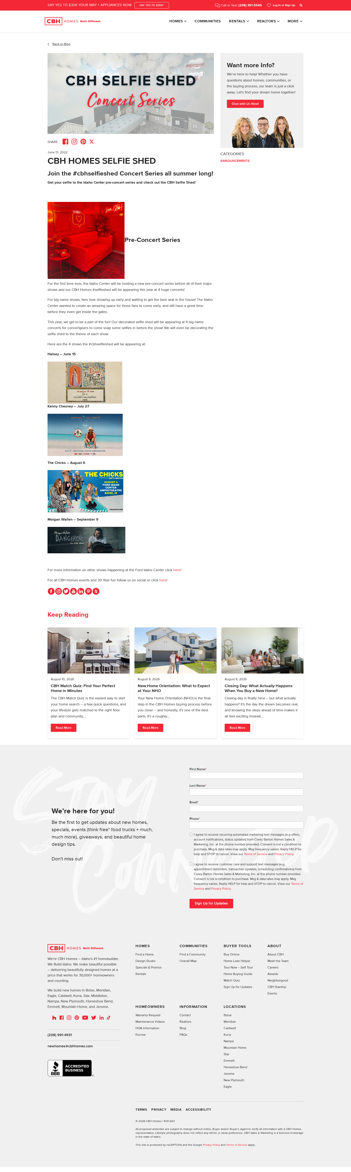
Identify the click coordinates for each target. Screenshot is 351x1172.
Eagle (228, 1087)
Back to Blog (61, 44)
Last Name (198, 786)
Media (176, 1110)
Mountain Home (235, 1048)
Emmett (229, 1061)
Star (226, 1054)
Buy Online (231, 954)
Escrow (140, 1035)
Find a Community (193, 954)
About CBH (276, 954)
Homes (176, 21)
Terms (141, 1110)
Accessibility (198, 1110)
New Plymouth (234, 1080)
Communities (208, 21)
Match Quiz (232, 980)
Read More (64, 728)
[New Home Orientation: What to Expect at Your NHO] (175, 682)
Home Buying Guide (238, 974)
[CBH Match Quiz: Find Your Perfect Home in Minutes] (89, 682)
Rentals (237, 21)
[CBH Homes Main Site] (73, 21)
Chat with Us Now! (245, 104)
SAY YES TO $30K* (152, 5)
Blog (183, 1028)
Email (194, 802)
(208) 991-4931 (60, 1035)
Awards (273, 974)
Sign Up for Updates (238, 987)
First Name (198, 769)
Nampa (229, 1041)
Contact (185, 1015)
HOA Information (147, 1028)
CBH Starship (277, 987)
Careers (273, 967)
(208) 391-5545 (250, 5)
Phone (195, 819)
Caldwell (230, 1028)
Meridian (230, 1022)
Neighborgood (278, 980)
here (177, 570)
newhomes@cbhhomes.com (70, 1046)
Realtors (266, 21)
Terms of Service (255, 854)
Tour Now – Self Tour (238, 967)
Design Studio (145, 961)
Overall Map (188, 961)
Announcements (235, 161)
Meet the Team (278, 961)
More (293, 21)
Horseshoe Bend (235, 1067)
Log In (284, 5)
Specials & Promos (148, 967)
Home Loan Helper (237, 961)
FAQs (183, 1035)
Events (272, 993)
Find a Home (144, 954)
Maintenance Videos (150, 1022)
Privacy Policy (284, 854)
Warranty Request (147, 1015)
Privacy (158, 1110)
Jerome (229, 1074)
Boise (228, 1015)
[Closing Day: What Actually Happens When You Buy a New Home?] (262, 682)
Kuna (227, 1035)
